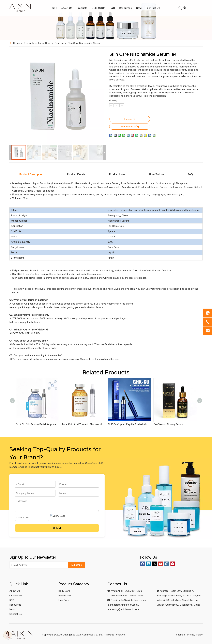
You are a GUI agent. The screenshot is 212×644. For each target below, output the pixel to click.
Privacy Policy (195, 634)
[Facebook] (142, 564)
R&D (112, 8)
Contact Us (153, 8)
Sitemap (180, 634)
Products (82, 8)
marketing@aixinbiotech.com (123, 609)
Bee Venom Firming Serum (168, 424)
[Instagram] (166, 564)
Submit (57, 528)
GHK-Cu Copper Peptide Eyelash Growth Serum (129, 424)
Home (53, 8)
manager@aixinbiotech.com (122, 604)
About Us (66, 8)
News (139, 8)
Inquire (128, 119)
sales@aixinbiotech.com (132, 600)
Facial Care (64, 595)
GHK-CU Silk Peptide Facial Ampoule (36, 424)
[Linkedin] (148, 564)
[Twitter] (154, 564)
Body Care (64, 590)
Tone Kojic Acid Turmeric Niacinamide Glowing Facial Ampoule (83, 424)
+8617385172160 (132, 590)
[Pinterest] (172, 564)
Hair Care (63, 600)
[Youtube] (160, 564)
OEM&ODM (98, 8)
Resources (125, 8)
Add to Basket (128, 126)
